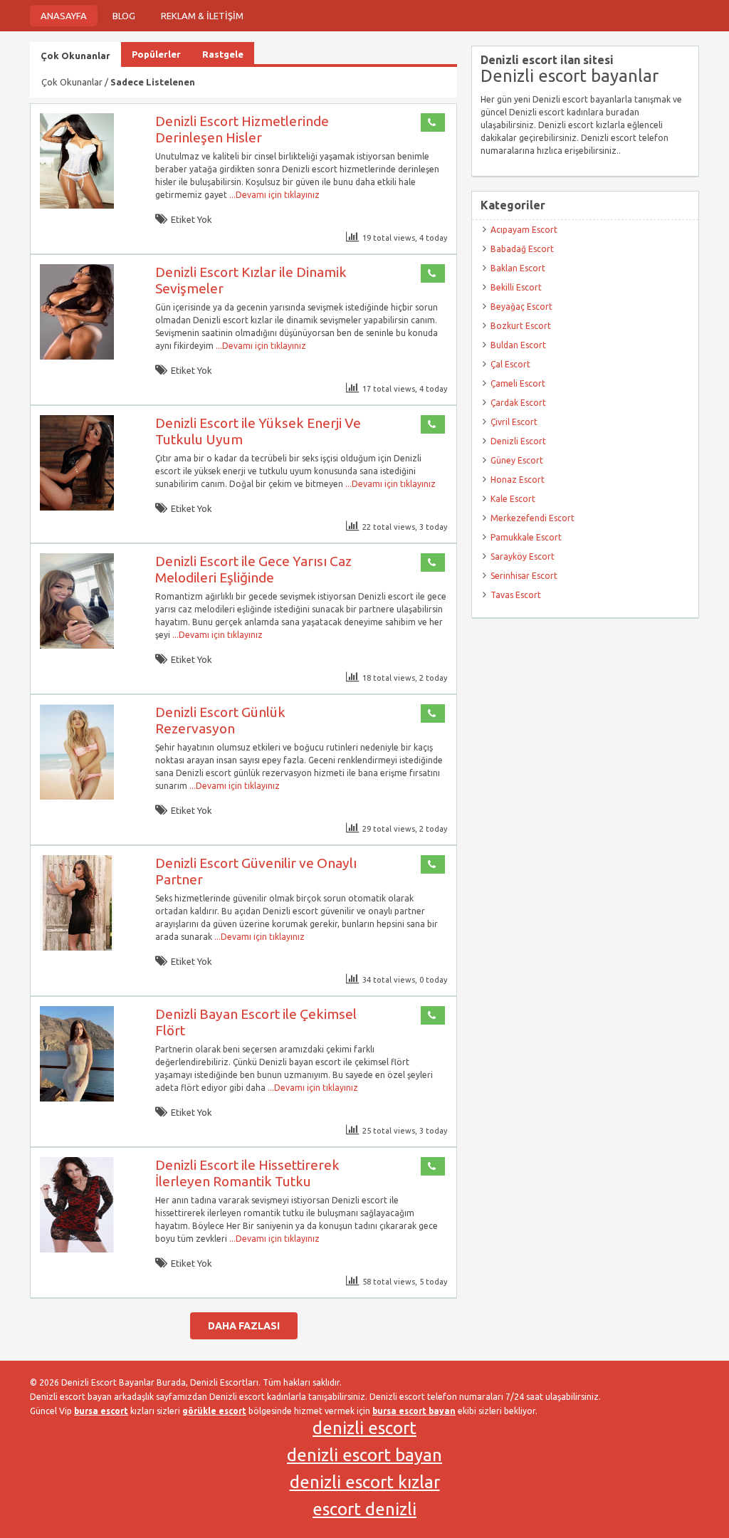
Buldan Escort (518, 345)
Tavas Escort (516, 595)
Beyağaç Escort (521, 306)
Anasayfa (64, 16)
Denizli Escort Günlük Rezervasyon (220, 720)
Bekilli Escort (516, 287)
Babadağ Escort (522, 248)
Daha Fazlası (244, 1326)
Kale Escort (513, 498)
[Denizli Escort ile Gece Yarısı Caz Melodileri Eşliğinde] (77, 645)
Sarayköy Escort (523, 556)
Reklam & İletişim (202, 16)
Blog (123, 16)
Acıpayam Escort (524, 229)
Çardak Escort (518, 402)
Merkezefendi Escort (533, 518)
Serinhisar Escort (524, 575)
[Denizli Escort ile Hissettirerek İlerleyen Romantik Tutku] (77, 1249)
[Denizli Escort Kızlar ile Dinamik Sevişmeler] (77, 356)
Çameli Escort (518, 383)
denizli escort (364, 1428)
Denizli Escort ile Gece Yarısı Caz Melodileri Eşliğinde (253, 569)
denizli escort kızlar (365, 1482)
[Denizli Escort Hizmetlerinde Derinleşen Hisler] (77, 205)
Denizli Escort (518, 441)
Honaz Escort (518, 479)
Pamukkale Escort (526, 537)
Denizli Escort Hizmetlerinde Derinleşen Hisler (242, 129)
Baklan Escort (518, 268)
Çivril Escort (514, 422)
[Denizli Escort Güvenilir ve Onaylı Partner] (77, 947)
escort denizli (364, 1509)
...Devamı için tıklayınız (273, 194)
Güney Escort (517, 460)
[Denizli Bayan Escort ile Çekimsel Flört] (77, 1098)
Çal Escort (510, 364)
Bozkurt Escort (521, 325)
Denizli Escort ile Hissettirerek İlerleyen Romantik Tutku (247, 1173)
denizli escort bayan (364, 1455)
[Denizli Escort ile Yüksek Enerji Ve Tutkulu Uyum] (77, 507)
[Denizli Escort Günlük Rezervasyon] (77, 796)
